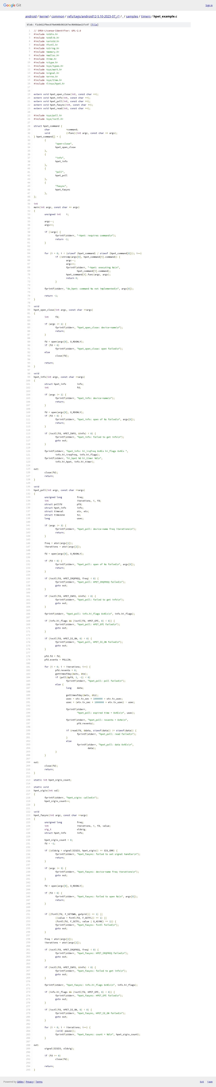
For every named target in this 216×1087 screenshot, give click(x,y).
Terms (39, 1081)
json (210, 1081)
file (94, 24)
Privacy (29, 1081)
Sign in (209, 5)
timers (146, 16)
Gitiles (20, 1081)
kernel (44, 16)
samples (132, 16)
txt (202, 1081)
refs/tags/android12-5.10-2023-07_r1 (93, 16)
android (31, 16)
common (57, 16)
